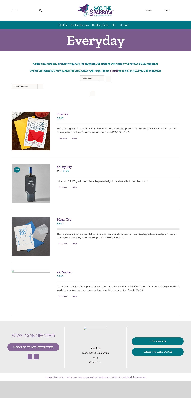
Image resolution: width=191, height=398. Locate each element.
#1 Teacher (64, 272)
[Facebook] (30, 356)
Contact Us (95, 362)
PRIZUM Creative (121, 377)
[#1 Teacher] (31, 289)
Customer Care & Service (95, 353)
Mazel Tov (64, 219)
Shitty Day (64, 167)
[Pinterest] (36, 356)
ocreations (92, 377)
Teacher (62, 114)
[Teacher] (31, 131)
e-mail (114, 70)
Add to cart (63, 138)
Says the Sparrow (69, 377)
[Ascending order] (108, 79)
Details (74, 138)
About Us (95, 348)
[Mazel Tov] (31, 236)
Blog (95, 357)
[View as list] (98, 93)
